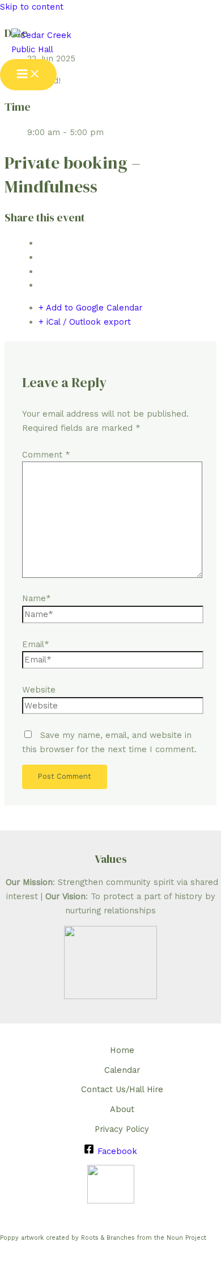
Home (122, 1050)
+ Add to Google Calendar (90, 308)
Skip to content (31, 7)
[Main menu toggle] (28, 74)
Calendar (122, 1070)
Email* (35, 644)
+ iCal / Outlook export (85, 322)
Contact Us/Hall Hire (122, 1089)
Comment (46, 455)
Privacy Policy (122, 1129)
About (122, 1109)
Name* (36, 598)
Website (39, 690)
